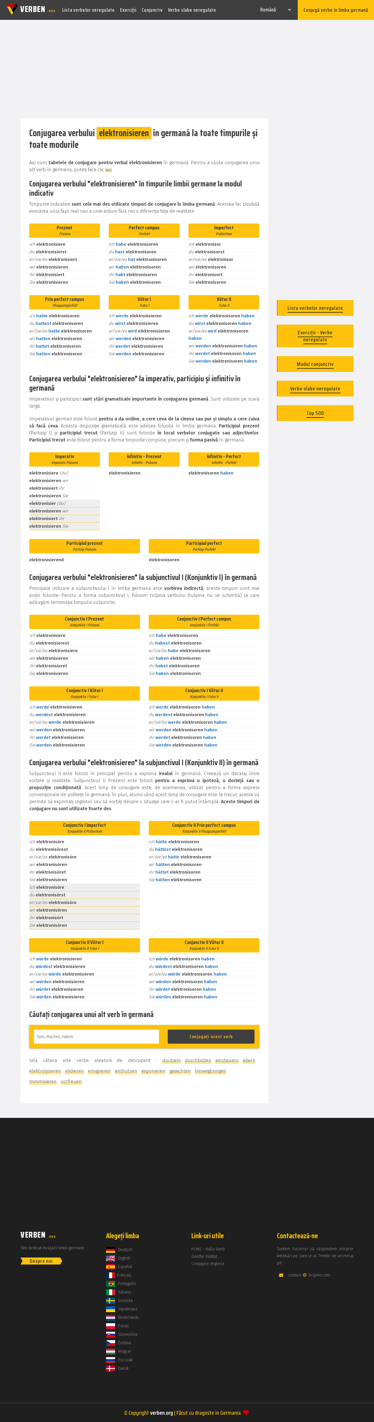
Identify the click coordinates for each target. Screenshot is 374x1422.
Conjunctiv (152, 10)
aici (108, 169)
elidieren (74, 1071)
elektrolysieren (45, 1071)
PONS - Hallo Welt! (208, 1249)
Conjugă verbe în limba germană (336, 10)
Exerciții (128, 10)
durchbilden (198, 1060)
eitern (249, 1060)
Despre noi (41, 1261)
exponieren (153, 1071)
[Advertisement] (187, 69)
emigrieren (99, 1071)
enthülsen (126, 1071)
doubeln (171, 1060)
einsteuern (227, 1060)
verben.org (161, 1412)
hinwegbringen (210, 1071)
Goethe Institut (204, 1256)
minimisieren (43, 1081)
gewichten (180, 1071)
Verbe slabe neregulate (192, 10)
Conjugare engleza (207, 1263)
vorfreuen (71, 1081)
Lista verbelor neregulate (88, 10)
